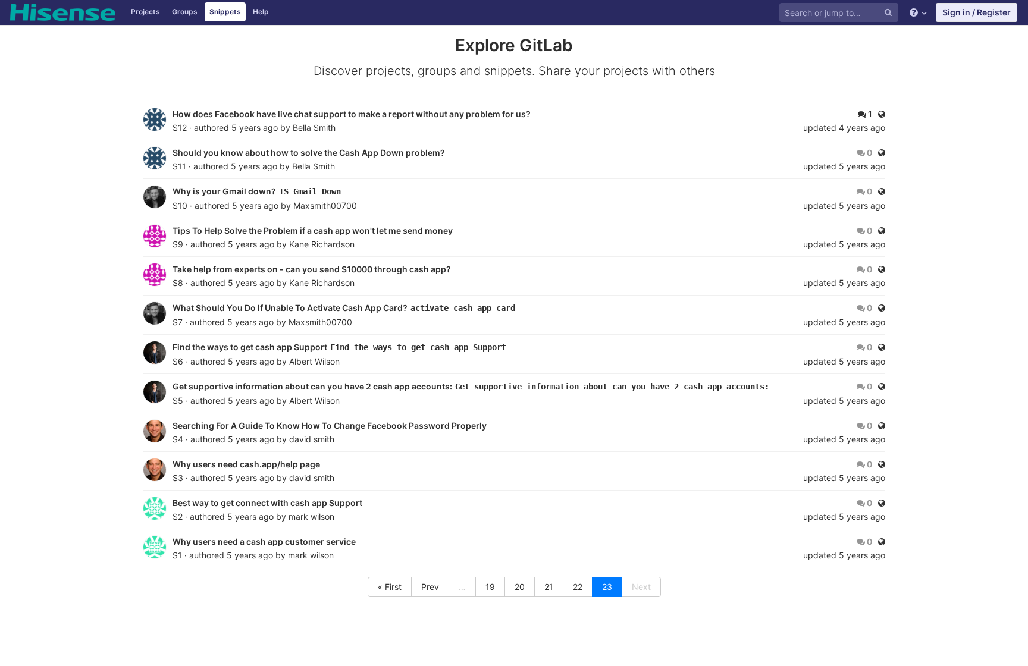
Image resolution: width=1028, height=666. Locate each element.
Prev (430, 587)
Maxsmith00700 (325, 205)
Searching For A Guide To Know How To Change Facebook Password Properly (330, 425)
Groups (185, 11)
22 (577, 587)
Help (261, 11)
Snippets (225, 11)
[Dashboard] (62, 12)
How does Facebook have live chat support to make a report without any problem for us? (352, 114)
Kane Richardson (322, 244)
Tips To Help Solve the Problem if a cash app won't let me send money (314, 230)
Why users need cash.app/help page (247, 464)
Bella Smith (314, 127)
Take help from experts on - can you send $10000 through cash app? (313, 269)
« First (390, 587)
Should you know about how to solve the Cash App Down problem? (310, 152)
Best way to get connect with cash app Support (268, 503)
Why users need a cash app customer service (265, 541)
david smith (311, 439)
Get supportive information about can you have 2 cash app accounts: (313, 386)
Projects (145, 11)
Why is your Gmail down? (225, 191)
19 (490, 587)
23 (607, 587)
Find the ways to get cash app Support (251, 347)
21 (548, 587)
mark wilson (311, 516)
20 (520, 587)
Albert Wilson (314, 361)
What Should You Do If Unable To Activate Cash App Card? (291, 308)
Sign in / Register (976, 12)
